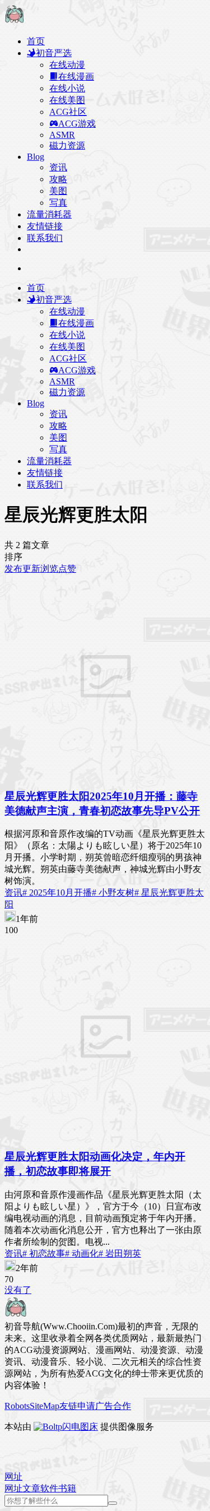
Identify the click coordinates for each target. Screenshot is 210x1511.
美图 (58, 191)
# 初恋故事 (43, 1253)
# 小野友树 (113, 892)
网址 (13, 1488)
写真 (58, 202)
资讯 (58, 167)
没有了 (17, 1290)
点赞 (67, 568)
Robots (17, 1406)
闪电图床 (80, 1426)
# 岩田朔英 (120, 1253)
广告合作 (113, 1406)
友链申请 (77, 1406)
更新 (31, 568)
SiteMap (44, 1406)
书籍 (67, 1488)
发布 (13, 568)
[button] (13, 1476)
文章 (31, 1488)
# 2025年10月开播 (57, 892)
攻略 (58, 179)
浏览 (49, 568)
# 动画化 (82, 1253)
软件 (49, 1488)
